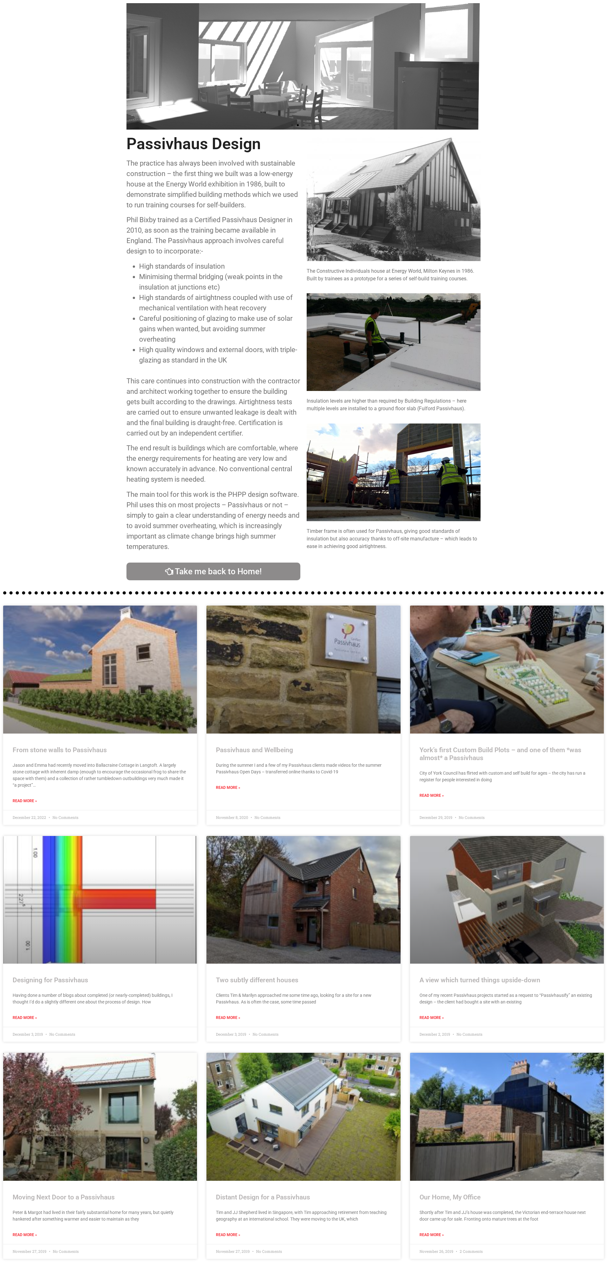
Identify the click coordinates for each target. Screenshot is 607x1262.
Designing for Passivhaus (50, 980)
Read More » (25, 801)
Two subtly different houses (257, 980)
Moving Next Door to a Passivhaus (64, 1197)
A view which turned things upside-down (480, 980)
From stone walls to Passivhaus (60, 750)
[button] (292, 125)
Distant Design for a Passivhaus (263, 1197)
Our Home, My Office (450, 1197)
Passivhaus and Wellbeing (254, 750)
